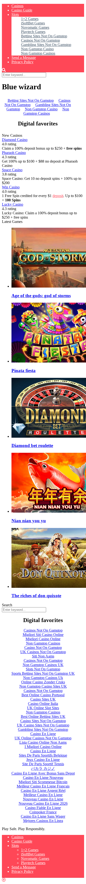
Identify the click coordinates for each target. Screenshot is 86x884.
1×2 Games (29, 19)
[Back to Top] (4, 880)
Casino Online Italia (43, 704)
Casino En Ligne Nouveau (43, 778)
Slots (15, 14)
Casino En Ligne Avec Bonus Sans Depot (43, 773)
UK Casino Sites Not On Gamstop (43, 725)
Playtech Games (33, 32)
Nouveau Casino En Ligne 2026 (43, 803)
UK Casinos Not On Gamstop (43, 652)
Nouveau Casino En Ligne (43, 799)
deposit (58, 196)
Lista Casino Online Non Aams (43, 742)
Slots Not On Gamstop (43, 669)
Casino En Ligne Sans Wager (43, 816)
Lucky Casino (12, 204)
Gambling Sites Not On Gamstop (46, 45)
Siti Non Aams (43, 656)
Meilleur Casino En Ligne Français (43, 786)
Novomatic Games (35, 27)
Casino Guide (21, 10)
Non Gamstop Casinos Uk (43, 678)
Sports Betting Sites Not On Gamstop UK (43, 673)
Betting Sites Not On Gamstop (44, 36)
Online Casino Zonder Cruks (43, 682)
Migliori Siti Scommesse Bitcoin (43, 782)
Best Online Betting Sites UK (43, 716)
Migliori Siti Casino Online (43, 635)
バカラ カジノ (43, 768)
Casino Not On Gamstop (43, 648)
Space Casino (12, 170)
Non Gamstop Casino (37, 49)
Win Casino (11, 187)
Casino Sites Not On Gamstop (43, 721)
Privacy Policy (22, 62)
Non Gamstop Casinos (38, 53)
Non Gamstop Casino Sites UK (43, 686)
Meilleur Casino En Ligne (43, 795)
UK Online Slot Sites (43, 708)
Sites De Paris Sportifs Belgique (43, 755)
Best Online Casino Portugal (43, 695)
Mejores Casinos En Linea (43, 821)
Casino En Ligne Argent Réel (43, 790)
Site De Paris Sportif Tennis (43, 764)
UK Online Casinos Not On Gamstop (43, 738)
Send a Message (23, 58)
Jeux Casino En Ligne (43, 760)
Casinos (17, 6)
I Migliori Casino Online (43, 747)
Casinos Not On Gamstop (40, 40)
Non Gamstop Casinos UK (43, 665)
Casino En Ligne (43, 734)
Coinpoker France (43, 812)
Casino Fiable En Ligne (43, 808)
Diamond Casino (14, 140)
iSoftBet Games (33, 23)
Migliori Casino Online (43, 639)
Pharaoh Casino (14, 153)
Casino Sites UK (43, 699)
